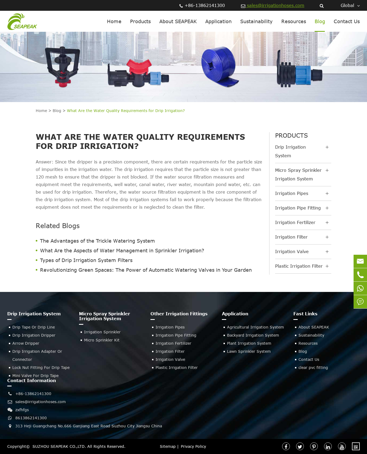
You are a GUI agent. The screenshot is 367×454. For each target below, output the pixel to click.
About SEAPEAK (178, 21)
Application (218, 21)
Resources (293, 21)
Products (140, 21)
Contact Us (347, 21)
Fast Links (305, 313)
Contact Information (31, 380)
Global (347, 5)
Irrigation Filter (291, 237)
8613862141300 (31, 417)
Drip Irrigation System (290, 151)
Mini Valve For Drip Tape (35, 375)
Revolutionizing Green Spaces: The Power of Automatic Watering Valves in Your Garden (146, 270)
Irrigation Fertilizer (295, 222)
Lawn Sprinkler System (249, 351)
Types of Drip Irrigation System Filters (86, 260)
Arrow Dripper (25, 343)
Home (114, 21)
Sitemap (168, 446)
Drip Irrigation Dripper (33, 335)
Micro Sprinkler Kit (102, 340)
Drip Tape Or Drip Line (33, 327)
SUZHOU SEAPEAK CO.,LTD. (59, 446)
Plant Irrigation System (249, 343)
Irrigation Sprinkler (102, 332)
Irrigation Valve (292, 251)
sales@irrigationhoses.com (274, 5)
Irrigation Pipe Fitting (298, 207)
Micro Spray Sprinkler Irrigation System (298, 174)
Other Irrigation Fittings (179, 313)
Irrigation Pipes (291, 193)
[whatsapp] (360, 288)
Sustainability (256, 21)
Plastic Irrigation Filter (299, 266)
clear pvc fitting (313, 367)
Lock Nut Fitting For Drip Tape (41, 367)
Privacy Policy (193, 446)
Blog (320, 21)
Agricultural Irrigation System (255, 327)
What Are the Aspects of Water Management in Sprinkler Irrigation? (122, 250)
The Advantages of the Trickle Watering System (97, 241)
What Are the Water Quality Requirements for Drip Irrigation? (126, 110)
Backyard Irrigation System (253, 335)
